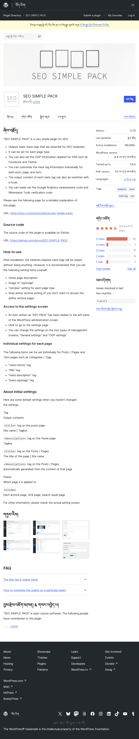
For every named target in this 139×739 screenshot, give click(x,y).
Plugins (41, 663)
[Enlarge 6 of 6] (84, 546)
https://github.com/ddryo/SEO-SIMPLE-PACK (39, 240)
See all (131, 268)
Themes (42, 657)
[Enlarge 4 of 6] (55, 542)
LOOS (36, 102)
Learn (74, 651)
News (7, 657)
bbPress (10, 692)
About (7, 651)
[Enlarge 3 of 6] (55, 525)
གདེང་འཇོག (26, 117)
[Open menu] (133, 5)
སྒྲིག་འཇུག (44, 117)
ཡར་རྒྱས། (61, 117)
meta (131, 189)
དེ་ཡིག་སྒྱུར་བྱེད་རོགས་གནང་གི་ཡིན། (94, 25)
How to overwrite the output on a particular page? (34, 590)
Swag (110, 669)
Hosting (8, 663)
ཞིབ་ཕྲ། (10, 117)
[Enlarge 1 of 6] (25, 525)
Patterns (42, 669)
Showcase (43, 651)
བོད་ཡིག (15, 714)
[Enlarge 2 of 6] (25, 544)
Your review (103, 268)
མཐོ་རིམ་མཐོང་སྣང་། (105, 205)
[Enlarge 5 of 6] (84, 525)
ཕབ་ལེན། (129, 99)
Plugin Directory (12, 15)
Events (109, 657)
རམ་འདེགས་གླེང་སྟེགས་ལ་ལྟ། (109, 309)
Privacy (8, 669)
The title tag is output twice (20, 579)
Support (76, 657)
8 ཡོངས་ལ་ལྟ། (130, 179)
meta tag (123, 196)
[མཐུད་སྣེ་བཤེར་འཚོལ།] (39, 36)
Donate (111, 663)
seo (132, 196)
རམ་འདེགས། (130, 117)
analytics (122, 189)
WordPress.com (14, 680)
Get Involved (113, 651)
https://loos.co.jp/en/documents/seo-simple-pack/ (41, 213)
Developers (78, 663)
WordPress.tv (81, 669)
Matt (8, 686)
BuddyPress (12, 698)
